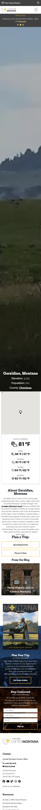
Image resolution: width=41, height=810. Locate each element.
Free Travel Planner (12, 3)
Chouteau (25, 387)
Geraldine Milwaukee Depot (12, 506)
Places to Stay (21, 553)
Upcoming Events (20, 545)
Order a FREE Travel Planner (15, 800)
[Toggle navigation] (36, 10)
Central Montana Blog (13, 803)
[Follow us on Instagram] (16, 781)
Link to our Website (12, 786)
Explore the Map (10, 807)
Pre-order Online (20, 680)
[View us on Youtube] (7, 781)
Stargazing (25, 21)
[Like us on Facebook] (4, 781)
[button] (20, 411)
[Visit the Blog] (12, 781)
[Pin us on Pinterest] (19, 781)
